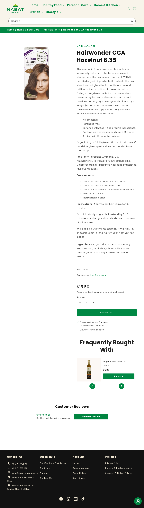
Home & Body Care (28, 29)
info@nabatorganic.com (25, 473)
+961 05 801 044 (20, 463)
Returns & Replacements (118, 468)
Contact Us (46, 478)
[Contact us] (138, 501)
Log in (76, 463)
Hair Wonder (86, 46)
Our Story (45, 468)
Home (10, 29)
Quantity (81, 297)
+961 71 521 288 (20, 468)
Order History (79, 473)
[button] (52, 5)
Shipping (96, 292)
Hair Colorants (51, 29)
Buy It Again (79, 478)
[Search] (132, 21)
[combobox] (72, 21)
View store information (92, 329)
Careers (44, 473)
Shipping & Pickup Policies (119, 473)
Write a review (91, 416)
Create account (81, 468)
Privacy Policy (112, 463)
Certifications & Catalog (53, 463)
